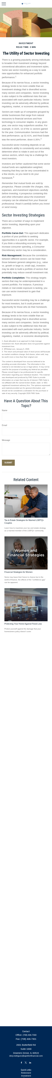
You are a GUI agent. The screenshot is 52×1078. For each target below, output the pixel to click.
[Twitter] (26, 1062)
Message (6, 440)
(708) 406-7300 (29, 1035)
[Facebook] (21, 1062)
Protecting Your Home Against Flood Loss (23, 624)
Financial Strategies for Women (18, 572)
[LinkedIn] (30, 1062)
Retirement (26, 1073)
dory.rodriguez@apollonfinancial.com (26, 1056)
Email (4, 425)
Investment (26, 1076)
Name (4, 410)
